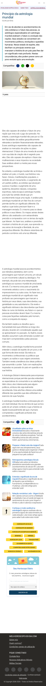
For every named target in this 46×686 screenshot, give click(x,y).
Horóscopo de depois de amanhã (24, 532)
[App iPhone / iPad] (32, 669)
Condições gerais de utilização (22, 646)
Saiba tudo (24, 8)
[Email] (32, 66)
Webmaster (23, 678)
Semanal (18, 536)
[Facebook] (18, 66)
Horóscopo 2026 (16, 540)
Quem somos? (15, 643)
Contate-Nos (14, 656)
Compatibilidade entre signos (24, 547)
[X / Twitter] (13, 669)
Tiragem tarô (34, 540)
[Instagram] (20, 669)
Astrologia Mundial (37, 8)
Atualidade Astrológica (9, 8)
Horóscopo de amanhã (24, 528)
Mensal (30, 536)
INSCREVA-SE (23, 592)
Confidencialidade (34, 675)
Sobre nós (13, 639)
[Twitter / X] (27, 66)
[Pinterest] (26, 669)
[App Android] (39, 669)
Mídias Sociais (15, 663)
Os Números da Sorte (24, 543)
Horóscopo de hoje (24, 524)
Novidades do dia (34, 551)
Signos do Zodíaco (15, 551)
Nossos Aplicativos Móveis (20, 659)
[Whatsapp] (23, 66)
